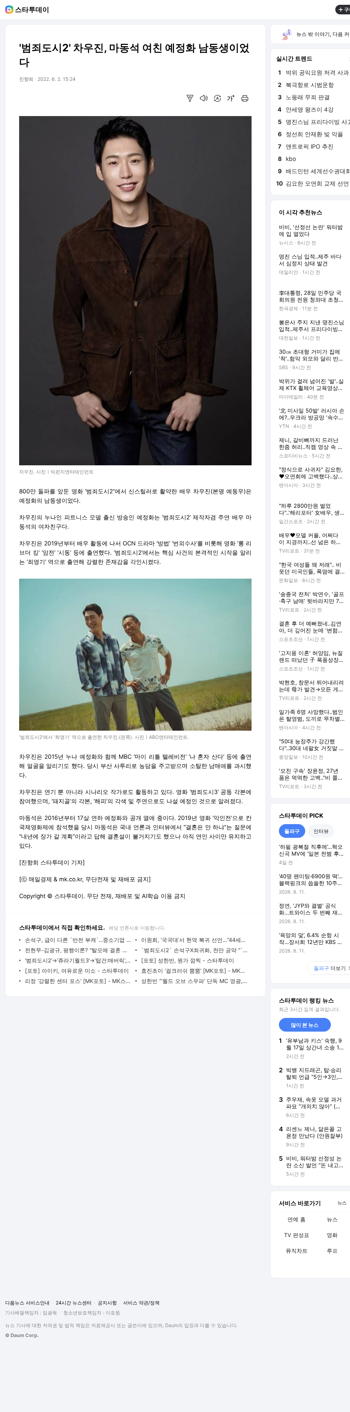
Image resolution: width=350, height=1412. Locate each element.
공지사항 (107, 1303)
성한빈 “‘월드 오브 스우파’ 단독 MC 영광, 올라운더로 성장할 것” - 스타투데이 (194, 981)
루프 (332, 1250)
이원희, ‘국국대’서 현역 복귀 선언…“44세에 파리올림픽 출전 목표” (194, 939)
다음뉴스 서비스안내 (27, 1303)
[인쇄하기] (245, 98)
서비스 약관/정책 (141, 1303)
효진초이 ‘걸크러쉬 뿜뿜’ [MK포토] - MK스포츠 (194, 970)
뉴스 (332, 1219)
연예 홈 (296, 1219)
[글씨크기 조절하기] (231, 98)
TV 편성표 (296, 1235)
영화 (332, 1235)
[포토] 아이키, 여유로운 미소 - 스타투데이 (77, 970)
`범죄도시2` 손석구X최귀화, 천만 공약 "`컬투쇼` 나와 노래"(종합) (194, 950)
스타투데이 (32, 9)
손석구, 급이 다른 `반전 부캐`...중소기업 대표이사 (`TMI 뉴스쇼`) (78, 939)
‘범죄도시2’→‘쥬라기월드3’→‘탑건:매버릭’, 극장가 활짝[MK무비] (78, 960)
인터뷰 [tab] (321, 831)
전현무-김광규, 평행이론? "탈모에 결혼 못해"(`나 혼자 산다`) (78, 950)
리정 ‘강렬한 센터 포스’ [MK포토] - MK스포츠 (78, 981)
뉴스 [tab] (341, 1202)
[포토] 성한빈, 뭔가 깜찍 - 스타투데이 (187, 960)
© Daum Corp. (22, 1335)
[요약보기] (190, 98)
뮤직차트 (297, 1250)
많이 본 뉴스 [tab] (305, 1025)
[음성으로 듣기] (204, 98)
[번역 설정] (217, 98)
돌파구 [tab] (292, 831)
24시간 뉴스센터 (74, 1303)
